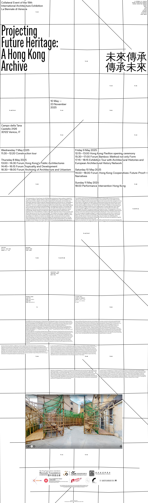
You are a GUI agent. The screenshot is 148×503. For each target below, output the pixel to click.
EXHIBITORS (144, 13)
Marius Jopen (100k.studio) (74, 501)
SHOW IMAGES (144, 14)
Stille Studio (75, 500)
